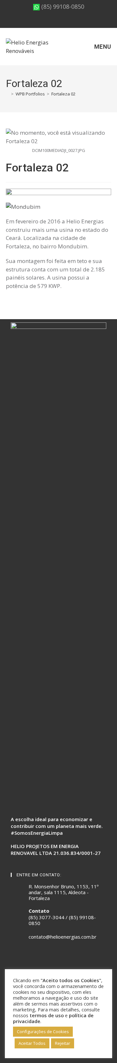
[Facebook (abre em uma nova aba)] (47, 21)
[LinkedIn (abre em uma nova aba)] (62, 21)
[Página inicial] (7, 94)
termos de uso (47, 1015)
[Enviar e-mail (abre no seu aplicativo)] (69, 21)
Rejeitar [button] (62, 1043)
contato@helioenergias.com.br (63, 936)
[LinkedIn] (30, 957)
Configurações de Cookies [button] (43, 1031)
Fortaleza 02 (63, 94)
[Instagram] (22, 957)
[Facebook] (15, 957)
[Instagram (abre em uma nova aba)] (54, 21)
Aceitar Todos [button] (32, 1043)
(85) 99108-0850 (62, 6)
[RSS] (38, 957)
